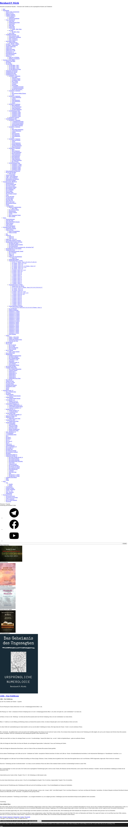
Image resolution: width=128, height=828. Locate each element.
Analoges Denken (16, 78)
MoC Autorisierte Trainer (15, 215)
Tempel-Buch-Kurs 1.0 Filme (16, 260)
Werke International (10, 225)
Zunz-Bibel (14, 77)
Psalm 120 (8, 235)
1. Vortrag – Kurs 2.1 (17, 304)
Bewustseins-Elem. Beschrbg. (16, 461)
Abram (13, 102)
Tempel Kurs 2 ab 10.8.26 (18, 286)
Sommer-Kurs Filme (13, 421)
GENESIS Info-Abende (11, 72)
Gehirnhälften (12, 424)
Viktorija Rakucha (13, 42)
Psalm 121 (11, 236)
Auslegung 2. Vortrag (14, 331)
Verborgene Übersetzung (12, 70)
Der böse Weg (9, 449)
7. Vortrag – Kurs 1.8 (17, 274)
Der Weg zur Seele (10, 382)
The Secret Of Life (10, 496)
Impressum (10, 817)
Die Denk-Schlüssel (13, 357)
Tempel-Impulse (9, 394)
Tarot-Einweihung (10, 54)
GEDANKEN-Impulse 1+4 (12, 403)
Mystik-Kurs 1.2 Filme (14, 476)
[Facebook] (14, 529)
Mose (13, 149)
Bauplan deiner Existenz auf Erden (14, 242)
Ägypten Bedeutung (16, 106)
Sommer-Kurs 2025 (10, 420)
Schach (7, 387)
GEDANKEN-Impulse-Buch (16, 406)
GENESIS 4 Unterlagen (14, 104)
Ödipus (7, 335)
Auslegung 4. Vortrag (14, 329)
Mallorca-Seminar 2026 (11, 415)
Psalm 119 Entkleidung (14, 231)
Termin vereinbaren (10, 489)
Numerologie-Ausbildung (15, 37)
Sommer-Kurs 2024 (10, 422)
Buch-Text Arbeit (13, 428)
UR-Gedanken (12, 363)
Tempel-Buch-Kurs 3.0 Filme (16, 306)
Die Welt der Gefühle (14, 209)
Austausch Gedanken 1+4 (15, 407)
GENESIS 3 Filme (16, 114)
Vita (7, 482)
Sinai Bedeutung (16, 157)
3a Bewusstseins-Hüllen (17, 124)
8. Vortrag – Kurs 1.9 (17, 272)
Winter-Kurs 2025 (10, 417)
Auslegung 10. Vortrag (14, 320)
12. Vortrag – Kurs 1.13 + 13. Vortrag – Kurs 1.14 (23, 266)
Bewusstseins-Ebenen (11, 203)
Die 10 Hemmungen (13, 465)
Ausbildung (11, 17)
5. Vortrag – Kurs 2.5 (17, 298)
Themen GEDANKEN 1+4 (15, 405)
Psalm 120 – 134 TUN (11, 239)
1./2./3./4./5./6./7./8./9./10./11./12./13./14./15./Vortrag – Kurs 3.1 (27, 307)
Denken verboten (13, 212)
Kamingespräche (10, 183)
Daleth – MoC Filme (17, 29)
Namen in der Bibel (10, 61)
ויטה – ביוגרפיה (9, 490)
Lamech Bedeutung (16, 97)
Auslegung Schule (13, 426)
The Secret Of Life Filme (12, 497)
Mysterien (8, 453)
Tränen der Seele (10, 381)
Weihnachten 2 (12, 374)
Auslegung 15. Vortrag (14, 314)
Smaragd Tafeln (9, 192)
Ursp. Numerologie (10, 19)
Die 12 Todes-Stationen (11, 500)
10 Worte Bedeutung (17, 109)
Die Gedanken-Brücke (14, 358)
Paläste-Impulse (9, 397)
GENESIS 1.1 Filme (17, 164)
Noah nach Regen (16, 140)
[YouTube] (14, 541)
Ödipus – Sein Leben (14, 337)
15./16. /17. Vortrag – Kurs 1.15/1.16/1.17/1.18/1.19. (24, 262)
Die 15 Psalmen (12, 252)
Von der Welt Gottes (10, 413)
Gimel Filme (12, 26)
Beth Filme (11, 25)
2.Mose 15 (11, 255)
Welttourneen (9, 493)
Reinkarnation (9, 354)
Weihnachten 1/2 (13, 373)
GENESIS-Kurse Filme (14, 110)
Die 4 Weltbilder (10, 189)
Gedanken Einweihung (11, 477)
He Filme (11, 30)
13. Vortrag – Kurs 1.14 (17, 264)
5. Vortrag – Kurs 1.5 (17, 278)
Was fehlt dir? (9, 379)
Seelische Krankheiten (14, 18)
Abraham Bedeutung (17, 145)
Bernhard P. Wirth (9, 3)
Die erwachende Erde (11, 184)
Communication (9, 205)
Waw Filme (11, 33)
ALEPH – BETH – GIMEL (12, 44)
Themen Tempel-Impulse (15, 395)
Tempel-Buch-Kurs (10, 250)
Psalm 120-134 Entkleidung (15, 256)
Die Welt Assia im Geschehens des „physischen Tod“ (21, 247)
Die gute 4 (8, 437)
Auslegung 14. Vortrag (14, 315)
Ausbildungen (9, 486)
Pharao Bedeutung (16, 147)
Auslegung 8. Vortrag (14, 323)
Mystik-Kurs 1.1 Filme (14, 474)
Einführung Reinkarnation (15, 355)
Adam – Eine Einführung (12, 176)
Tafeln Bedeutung (16, 159)
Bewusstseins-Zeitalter (11, 187)
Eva (13, 92)
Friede (7, 480)
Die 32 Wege (9, 343)
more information (33, 821)
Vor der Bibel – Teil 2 (14, 66)
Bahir (7, 478)
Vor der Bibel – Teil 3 (14, 68)
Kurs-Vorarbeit (12, 334)
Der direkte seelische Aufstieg (16, 244)
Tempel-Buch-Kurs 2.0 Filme (16, 284)
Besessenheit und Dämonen (12, 179)
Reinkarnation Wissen (14, 365)
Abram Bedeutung (16, 143)
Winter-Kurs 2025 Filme (14, 418)
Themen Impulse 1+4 (14, 410)
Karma (7, 204)
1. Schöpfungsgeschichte (17, 86)
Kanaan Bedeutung (16, 144)
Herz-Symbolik (12, 349)
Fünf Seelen (12, 462)
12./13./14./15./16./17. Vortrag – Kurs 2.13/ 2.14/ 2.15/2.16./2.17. (27, 287)
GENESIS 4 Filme (16, 116)
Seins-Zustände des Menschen (13, 171)
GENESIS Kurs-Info (11, 73)
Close (1, 826)
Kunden (11, 484)
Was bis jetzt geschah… (17, 89)
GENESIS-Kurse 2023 (11, 74)
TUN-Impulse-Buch (13, 402)
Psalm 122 (11, 238)
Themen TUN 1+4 (13, 401)
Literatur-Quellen (10, 488)
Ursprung (14, 84)
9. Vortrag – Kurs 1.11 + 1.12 (19, 270)
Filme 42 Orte (12, 173)
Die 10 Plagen (15, 161)
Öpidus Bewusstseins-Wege (15, 339)
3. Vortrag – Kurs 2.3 (17, 302)
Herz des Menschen (13, 347)
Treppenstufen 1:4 (10, 445)
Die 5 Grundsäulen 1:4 (11, 446)
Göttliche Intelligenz (10, 15)
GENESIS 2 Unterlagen (14, 90)
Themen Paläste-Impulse (14, 398)
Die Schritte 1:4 (9, 448)
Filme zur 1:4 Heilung (14, 57)
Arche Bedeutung (16, 101)
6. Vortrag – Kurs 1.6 (17, 276)
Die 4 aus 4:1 (9, 441)
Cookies (22, 817)
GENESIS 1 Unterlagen (14, 76)
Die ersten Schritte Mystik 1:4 (16, 457)
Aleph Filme (12, 23)
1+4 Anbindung (9, 433)
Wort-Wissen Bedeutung (17, 129)
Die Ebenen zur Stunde (14, 466)
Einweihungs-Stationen (17, 125)
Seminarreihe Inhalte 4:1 (11, 454)
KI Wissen (8, 393)
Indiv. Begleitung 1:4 (11, 432)
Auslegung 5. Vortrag (14, 327)
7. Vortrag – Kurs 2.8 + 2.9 (18, 294)
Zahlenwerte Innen (10, 49)
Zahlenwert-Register (13, 310)
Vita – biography (10, 492)
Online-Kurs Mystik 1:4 (11, 456)
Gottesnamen (15, 82)
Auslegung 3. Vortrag (14, 330)
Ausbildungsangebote (11, 34)
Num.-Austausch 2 (13, 40)
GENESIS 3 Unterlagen (14, 96)
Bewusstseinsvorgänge (14, 468)
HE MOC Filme (15, 31)
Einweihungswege (13, 469)
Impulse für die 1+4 (10, 409)
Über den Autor (9, 220)
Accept (39, 821)
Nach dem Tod (9, 200)
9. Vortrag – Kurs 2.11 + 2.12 (19, 291)
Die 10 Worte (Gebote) (11, 193)
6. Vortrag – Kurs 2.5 (17, 296)
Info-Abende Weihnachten (15, 369)
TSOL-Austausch (10, 498)
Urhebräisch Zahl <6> (14, 362)
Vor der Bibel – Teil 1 (14, 65)
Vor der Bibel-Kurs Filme (15, 69)
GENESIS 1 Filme (16, 112)
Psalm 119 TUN (10, 13)
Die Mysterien (9, 342)
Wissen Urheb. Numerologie (12, 11)
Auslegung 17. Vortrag (14, 311)
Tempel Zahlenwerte (11, 46)
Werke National (9, 223)
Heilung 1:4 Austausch (14, 58)
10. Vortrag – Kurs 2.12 (17, 290)
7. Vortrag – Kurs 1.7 (17, 275)
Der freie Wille (9, 199)
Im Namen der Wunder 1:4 (15, 414)
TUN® (10, 213)
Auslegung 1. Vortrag (14, 333)
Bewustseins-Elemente (14, 460)
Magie (7, 389)
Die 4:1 (7, 442)
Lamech (14, 98)
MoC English (12, 216)
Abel (13, 94)
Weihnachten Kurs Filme (15, 378)
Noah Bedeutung (16, 100)
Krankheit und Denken (11, 385)
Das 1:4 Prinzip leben (11, 391)
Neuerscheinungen (10, 219)
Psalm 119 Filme (13, 232)
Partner (10, 485)
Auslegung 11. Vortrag (14, 319)
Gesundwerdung (10, 197)
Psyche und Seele (10, 196)
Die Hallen (8, 62)
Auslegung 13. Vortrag (14, 316)
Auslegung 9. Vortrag (14, 322)
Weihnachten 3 (12, 375)
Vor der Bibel (9, 64)
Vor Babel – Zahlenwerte (12, 45)
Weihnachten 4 (12, 377)
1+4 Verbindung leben (11, 434)
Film (10, 473)
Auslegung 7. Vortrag (14, 325)
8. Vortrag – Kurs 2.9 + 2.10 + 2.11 (20, 292)
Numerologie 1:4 (10, 52)
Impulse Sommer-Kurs (14, 429)
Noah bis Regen (15, 133)
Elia (7, 234)
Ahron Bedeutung (16, 108)
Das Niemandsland (13, 246)
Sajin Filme (11, 21)
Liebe (7, 195)
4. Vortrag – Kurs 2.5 (17, 299)
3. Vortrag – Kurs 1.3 (17, 280)
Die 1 (7, 436)
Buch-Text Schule (13, 425)
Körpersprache (12, 211)
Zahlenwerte (9, 48)
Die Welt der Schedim (11, 450)
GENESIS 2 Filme (16, 113)
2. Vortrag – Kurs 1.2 (17, 282)
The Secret (8, 501)
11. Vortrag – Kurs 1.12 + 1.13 (19, 267)
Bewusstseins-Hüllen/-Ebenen (19, 93)
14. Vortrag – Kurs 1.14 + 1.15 (19, 263)
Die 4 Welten (15, 81)
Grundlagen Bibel (16, 80)
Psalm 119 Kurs (9, 230)
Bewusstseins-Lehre (10, 188)
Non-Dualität (15, 85)
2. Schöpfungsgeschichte (17, 88)
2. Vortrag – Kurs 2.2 (17, 303)
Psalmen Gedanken (10, 14)
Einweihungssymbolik (11, 53)
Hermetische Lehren (10, 386)
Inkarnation (11, 361)
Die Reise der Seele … (14, 243)
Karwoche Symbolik (11, 180)
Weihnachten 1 (12, 371)
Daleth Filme (12, 27)
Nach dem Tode (12, 472)
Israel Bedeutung (16, 156)
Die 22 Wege (12, 346)
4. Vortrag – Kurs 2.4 (17, 300)
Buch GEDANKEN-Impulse (13, 221)
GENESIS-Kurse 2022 (11, 118)
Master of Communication (15, 207)
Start (1, 817)
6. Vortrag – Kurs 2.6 (17, 295)
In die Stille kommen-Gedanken (13, 240)
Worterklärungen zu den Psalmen (13, 248)
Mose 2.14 (11, 254)
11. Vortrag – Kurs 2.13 (17, 288)
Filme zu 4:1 (9, 444)
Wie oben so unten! (10, 185)
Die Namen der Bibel (11, 366)
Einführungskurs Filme (14, 22)
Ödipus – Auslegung (14, 338)
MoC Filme (14, 208)
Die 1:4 (7, 440)
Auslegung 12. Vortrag (14, 318)
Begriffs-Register (13, 308)
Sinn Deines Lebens (10, 41)
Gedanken (11, 470)
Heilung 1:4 (8, 56)
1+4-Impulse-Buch (13, 411)
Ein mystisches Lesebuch (12, 452)
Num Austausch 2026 (14, 35)
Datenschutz (16, 817)
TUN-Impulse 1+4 (10, 399)
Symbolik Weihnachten (11, 367)
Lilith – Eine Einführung (11, 177)
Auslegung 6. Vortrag (14, 326)
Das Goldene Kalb (10, 353)
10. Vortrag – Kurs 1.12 (17, 268)
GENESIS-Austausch (14, 117)
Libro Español (9, 224)
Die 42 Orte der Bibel (11, 172)
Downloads (27, 817)
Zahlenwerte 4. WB (10, 50)
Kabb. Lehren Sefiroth (14, 351)
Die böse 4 (8, 438)
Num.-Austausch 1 (13, 38)
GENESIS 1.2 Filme (17, 165)
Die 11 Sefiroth (12, 345)
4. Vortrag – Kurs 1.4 (17, 279)
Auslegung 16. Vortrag (14, 312)
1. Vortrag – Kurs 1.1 (17, 283)
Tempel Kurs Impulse (11, 228)
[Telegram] (14, 518)
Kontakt (5, 817)
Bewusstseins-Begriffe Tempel (16, 251)
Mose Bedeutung (16, 105)
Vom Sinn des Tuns (13, 341)
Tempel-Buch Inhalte (14, 259)
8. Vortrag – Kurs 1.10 (17, 271)
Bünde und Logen (10, 201)
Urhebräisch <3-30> (13, 359)
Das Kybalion (9, 191)
